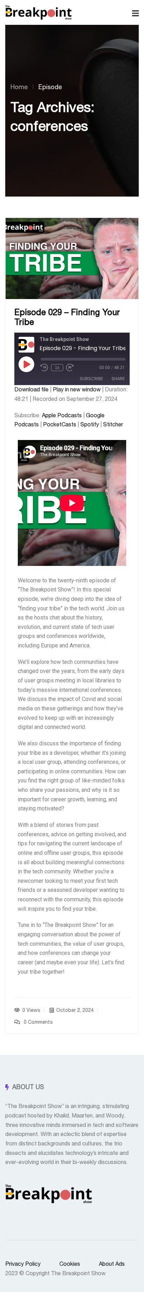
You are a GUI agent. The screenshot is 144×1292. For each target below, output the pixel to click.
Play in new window (77, 389)
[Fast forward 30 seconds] (70, 367)
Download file (31, 389)
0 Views (31, 1010)
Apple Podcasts (62, 415)
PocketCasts (59, 424)
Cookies (69, 1264)
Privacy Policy (23, 1264)
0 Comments (37, 1022)
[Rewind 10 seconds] (44, 367)
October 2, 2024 (75, 1010)
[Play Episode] (26, 364)
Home (19, 87)
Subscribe (91, 379)
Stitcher (113, 424)
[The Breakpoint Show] (38, 12)
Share (118, 379)
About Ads (112, 1264)
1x (57, 367)
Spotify (89, 424)
